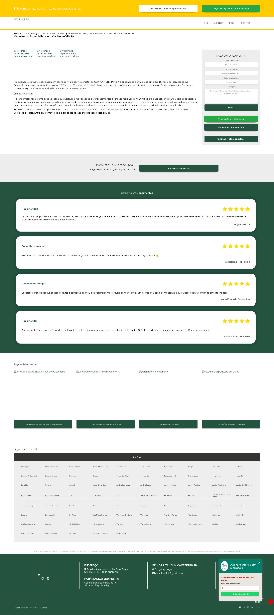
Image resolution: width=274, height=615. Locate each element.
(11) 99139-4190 (163, 569)
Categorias (30, 34)
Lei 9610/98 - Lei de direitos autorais (227, 551)
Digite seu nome (231, 60)
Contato (246, 23)
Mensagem (231, 87)
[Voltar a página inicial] (21, 23)
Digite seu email (231, 69)
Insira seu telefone (230, 583)
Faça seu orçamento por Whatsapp (231, 8)
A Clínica (218, 23)
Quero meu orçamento (179, 168)
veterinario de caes (77, 34)
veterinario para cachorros (51, 34)
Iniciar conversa (240, 594)
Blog (231, 23)
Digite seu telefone (231, 78)
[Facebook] (48, 578)
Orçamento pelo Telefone (231, 127)
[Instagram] (43, 578)
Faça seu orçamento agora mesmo (168, 8)
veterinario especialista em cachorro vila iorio (112, 34)
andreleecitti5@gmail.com (169, 573)
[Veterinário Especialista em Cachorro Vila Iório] (25, 61)
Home (205, 23)
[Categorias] (257, 23)
